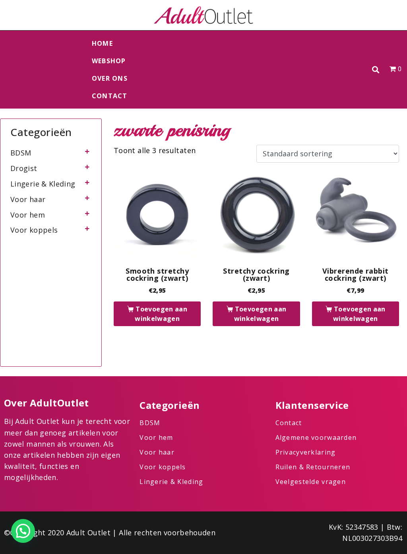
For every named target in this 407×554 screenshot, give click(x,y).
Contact (110, 95)
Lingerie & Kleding (42, 184)
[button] (375, 69)
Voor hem (27, 215)
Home (102, 43)
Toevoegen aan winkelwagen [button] (161, 314)
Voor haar (27, 199)
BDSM (20, 152)
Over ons (110, 78)
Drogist (23, 168)
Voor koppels (34, 230)
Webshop (109, 60)
